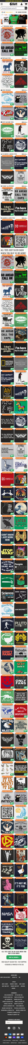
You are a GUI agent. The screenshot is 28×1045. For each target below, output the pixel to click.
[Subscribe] (21, 1022)
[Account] (21, 4)
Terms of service (6, 1042)
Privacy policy (15, 1040)
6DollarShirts (8, 1040)
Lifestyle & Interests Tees (8, 1006)
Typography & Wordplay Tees (13, 1012)
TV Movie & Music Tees (8, 997)
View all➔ (24, 26)
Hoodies (13, 988)
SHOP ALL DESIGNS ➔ (14, 957)
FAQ (19, 977)
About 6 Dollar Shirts (5, 977)
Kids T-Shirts (22, 984)
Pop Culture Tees (18, 995)
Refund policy (22, 1040)
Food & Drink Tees (20, 1006)
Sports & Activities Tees (8, 1001)
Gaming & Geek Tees (18, 999)
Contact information (22, 1042)
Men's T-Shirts (5, 984)
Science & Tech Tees (8, 1003)
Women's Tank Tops (15, 986)
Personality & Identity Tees (13, 1014)
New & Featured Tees (8, 995)
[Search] (26, 8)
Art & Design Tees (8, 999)
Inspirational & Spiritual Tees (7, 1010)
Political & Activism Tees (19, 1008)
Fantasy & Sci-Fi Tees (18, 1003)
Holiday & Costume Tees (7, 1008)
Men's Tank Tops (5, 986)
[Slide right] (25, 466)
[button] (1, 4)
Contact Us (14, 977)
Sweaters (23, 986)
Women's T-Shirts (13, 984)
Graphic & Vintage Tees (21, 1010)
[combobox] (13, 8)
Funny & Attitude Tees (19, 997)
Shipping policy (14, 1042)
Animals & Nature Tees (19, 1001)
